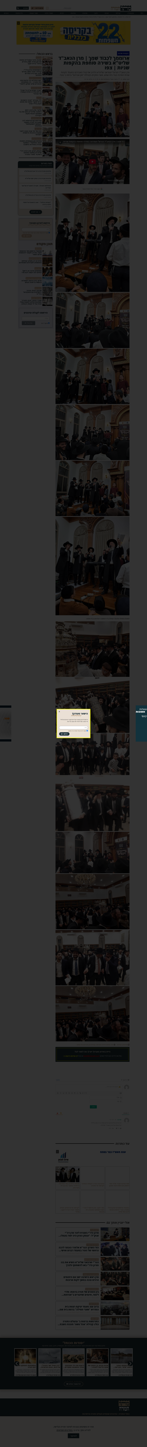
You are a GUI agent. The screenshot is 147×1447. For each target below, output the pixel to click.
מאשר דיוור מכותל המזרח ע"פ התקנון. (77, 731)
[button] (59, 711)
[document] (73, 723)
